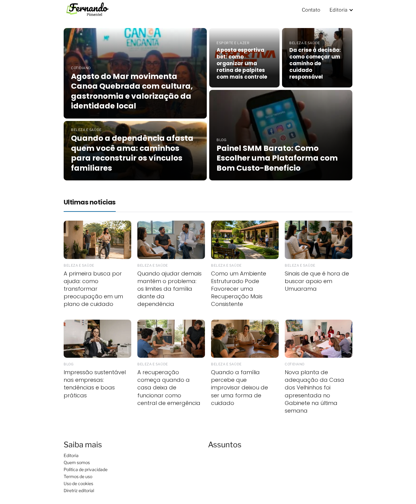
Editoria (338, 10)
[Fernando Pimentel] (91, 9)
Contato (311, 10)
